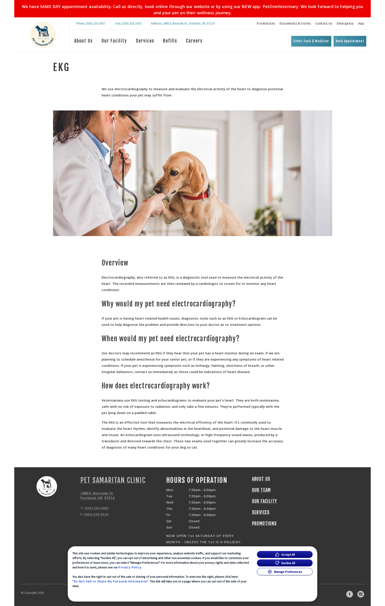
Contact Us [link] (323, 23)
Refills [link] (170, 41)
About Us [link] (261, 479)
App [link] (361, 23)
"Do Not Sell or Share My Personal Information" (110, 581)
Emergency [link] (345, 23)
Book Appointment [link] (350, 41)
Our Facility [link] (114, 41)
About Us (83, 41)
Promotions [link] (266, 23)
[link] (43, 35)
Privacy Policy (130, 567)
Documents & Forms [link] (295, 23)
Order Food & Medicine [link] (311, 41)
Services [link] (145, 41)
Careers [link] (194, 41)
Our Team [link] (261, 490)
